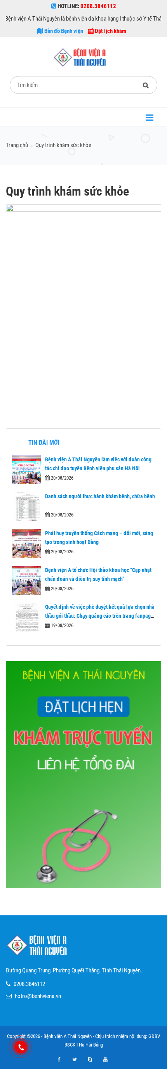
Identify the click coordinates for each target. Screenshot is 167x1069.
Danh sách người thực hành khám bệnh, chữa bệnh (100, 496)
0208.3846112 (29, 984)
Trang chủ (17, 145)
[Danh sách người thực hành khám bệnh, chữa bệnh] (26, 506)
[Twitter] (74, 1060)
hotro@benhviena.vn (38, 996)
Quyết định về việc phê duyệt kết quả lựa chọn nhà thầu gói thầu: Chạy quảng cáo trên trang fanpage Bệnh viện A (100, 615)
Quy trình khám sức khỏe (63, 145)
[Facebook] (59, 1060)
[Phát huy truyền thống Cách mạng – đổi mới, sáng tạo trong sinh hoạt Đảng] (26, 543)
